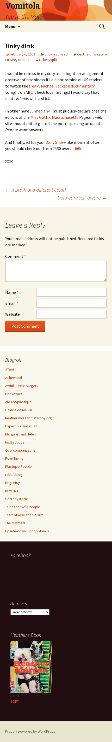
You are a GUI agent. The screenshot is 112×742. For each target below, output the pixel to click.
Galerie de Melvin (18, 410)
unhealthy (41, 111)
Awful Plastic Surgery (21, 385)
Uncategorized (56, 54)
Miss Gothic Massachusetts (54, 117)
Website (12, 314)
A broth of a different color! (35, 189)
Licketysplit (48, 59)
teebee (24, 59)
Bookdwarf (13, 393)
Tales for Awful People (22, 506)
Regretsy (12, 482)
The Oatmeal (15, 523)
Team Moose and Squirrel (25, 515)
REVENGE (12, 490)
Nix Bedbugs (14, 442)
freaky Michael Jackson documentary (62, 86)
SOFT (14, 701)
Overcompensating (20, 450)
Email (11, 303)
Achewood (13, 377)
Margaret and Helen (20, 434)
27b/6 (9, 369)
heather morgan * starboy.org (28, 418)
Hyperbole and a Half (21, 426)
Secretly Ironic (16, 498)
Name (11, 292)
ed (28, 142)
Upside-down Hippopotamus (27, 531)
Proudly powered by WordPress (30, 731)
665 (78, 148)
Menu (10, 26)
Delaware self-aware (82, 197)
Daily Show (55, 142)
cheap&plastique (18, 402)
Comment (15, 256)
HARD (14, 696)
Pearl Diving (14, 458)
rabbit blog (13, 474)
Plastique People (18, 466)
